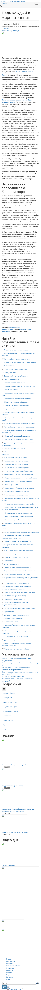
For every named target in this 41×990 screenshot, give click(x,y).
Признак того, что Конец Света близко (18, 520)
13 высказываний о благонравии (16, 467)
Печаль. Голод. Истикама (13, 618)
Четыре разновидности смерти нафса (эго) (20, 362)
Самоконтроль (9, 366)
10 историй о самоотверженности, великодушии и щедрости (16, 536)
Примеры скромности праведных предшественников (15, 603)
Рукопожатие (9, 611)
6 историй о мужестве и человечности (18, 550)
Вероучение (10, 961)
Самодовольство (10, 372)
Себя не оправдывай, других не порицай (19, 423)
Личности (9, 970)
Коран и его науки (10, 702)
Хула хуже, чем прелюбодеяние (16, 402)
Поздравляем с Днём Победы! (13, 786)
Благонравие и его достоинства (16, 461)
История (9, 972)
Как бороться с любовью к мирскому (18, 481)
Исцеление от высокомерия (14, 383)
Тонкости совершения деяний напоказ (18, 567)
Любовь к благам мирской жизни (16, 405)
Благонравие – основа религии (16, 464)
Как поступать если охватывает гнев (17, 398)
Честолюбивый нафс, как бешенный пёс (19, 386)
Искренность (9, 560)
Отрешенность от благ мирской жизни (18, 474)
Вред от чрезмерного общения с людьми (19, 592)
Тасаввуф (5, 28)
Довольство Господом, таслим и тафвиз (19, 439)
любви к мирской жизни (24, 71)
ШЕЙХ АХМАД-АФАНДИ (10, 31)
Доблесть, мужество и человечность (17, 541)
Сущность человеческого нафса (16, 350)
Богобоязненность (11, 622)
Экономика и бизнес (13, 966)
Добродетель (8, 720)
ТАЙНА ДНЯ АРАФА (9, 865)
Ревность (7, 529)
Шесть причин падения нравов (15, 369)
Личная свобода (10, 554)
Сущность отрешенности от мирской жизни (20, 478)
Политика (9, 963)
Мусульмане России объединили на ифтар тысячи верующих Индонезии (18, 810)
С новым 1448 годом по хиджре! (14, 765)
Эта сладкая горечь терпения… (13, 676)
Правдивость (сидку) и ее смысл (16, 491)
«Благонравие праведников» (11, 328)
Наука (8, 975)
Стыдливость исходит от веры (15, 457)
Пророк (5, 75)
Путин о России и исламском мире (15, 832)
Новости (9, 959)
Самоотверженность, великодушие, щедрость (21, 532)
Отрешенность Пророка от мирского (19, 488)
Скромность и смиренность (14, 599)
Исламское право (10, 711)
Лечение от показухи (12, 564)
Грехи (5, 725)
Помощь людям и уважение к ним (17, 574)
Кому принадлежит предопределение (18, 516)
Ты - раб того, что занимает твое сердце (19, 427)
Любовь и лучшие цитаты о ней (16, 557)
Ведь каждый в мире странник (15, 409)
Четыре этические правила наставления (19, 608)
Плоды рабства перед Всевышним (17, 436)
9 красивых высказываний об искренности (20, 571)
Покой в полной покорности (14, 448)
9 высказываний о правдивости (16, 495)
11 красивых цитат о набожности (16, 583)
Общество (10, 968)
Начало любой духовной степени (16, 376)
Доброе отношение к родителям (16, 615)
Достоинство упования (12, 640)
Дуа (4, 729)
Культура (9, 977)
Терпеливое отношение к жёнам (16, 649)
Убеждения (7, 697)
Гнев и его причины (11, 389)
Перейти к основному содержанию (13, 1)
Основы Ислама (9, 693)
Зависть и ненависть (11, 379)
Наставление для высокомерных (16, 595)
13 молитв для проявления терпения (18, 513)
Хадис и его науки (10, 706)
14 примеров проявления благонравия (18, 471)
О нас (8, 979)
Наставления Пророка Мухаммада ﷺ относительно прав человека (16, 668)
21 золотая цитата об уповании (16, 636)
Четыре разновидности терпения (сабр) (19, 504)
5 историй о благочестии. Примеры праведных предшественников (16, 587)
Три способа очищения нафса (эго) (17, 359)
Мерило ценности (11, 484)
